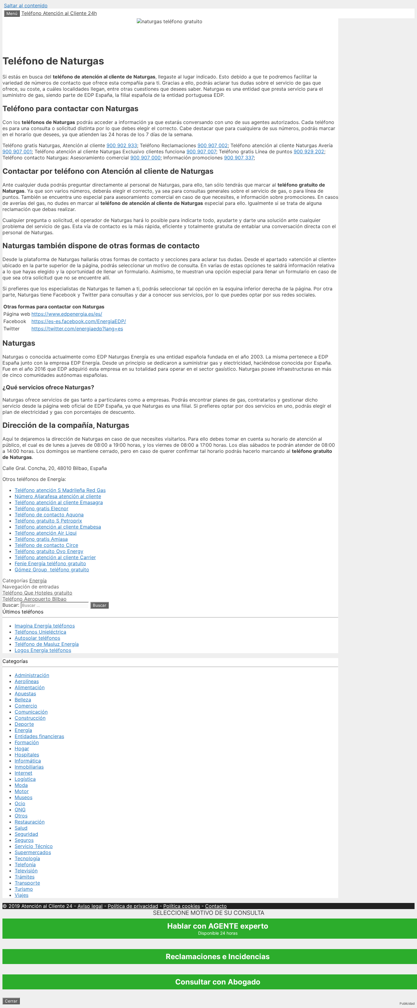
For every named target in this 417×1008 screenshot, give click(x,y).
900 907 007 (201, 151)
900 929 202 (309, 151)
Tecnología (27, 858)
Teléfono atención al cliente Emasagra (59, 502)
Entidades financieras (39, 736)
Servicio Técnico (34, 846)
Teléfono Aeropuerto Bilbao (34, 599)
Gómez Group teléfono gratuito (52, 569)
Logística (25, 779)
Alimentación (30, 687)
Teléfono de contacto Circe (46, 545)
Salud (21, 828)
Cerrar (11, 1001)
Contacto (216, 906)
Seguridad (26, 834)
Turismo (24, 889)
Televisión (26, 871)
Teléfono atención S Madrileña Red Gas (60, 490)
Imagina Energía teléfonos (45, 626)
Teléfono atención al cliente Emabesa (58, 527)
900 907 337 (239, 158)
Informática (28, 761)
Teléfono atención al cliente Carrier (55, 557)
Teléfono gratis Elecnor (41, 508)
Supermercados (33, 852)
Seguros (24, 840)
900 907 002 (213, 145)
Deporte (24, 724)
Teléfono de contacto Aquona (49, 514)
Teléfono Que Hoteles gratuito (37, 593)
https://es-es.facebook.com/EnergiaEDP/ (78, 321)
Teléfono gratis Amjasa (41, 539)
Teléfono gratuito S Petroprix (48, 521)
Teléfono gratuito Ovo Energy (49, 551)
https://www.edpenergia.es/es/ (66, 314)
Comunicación (31, 712)
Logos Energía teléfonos (43, 650)
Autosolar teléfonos (37, 638)
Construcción (30, 718)
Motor (22, 791)
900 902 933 (122, 145)
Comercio (26, 706)
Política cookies (181, 906)
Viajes (21, 895)
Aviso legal (90, 906)
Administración (32, 675)
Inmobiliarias (29, 767)
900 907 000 (145, 158)
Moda (21, 785)
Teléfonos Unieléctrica (40, 632)
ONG (20, 809)
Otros (21, 816)
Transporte (27, 883)
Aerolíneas (27, 681)
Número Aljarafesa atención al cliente (58, 496)
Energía (38, 580)
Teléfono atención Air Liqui (46, 533)
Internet (23, 773)
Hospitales (27, 754)
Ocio (20, 803)
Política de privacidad (133, 906)
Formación (27, 742)
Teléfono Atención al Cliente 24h (59, 13)
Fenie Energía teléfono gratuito (50, 563)
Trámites (24, 877)
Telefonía (25, 864)
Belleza (23, 700)
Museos (23, 797)
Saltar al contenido (26, 5)
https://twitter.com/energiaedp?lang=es (77, 329)
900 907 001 (17, 151)
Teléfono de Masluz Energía (47, 644)
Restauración (30, 822)
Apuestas (25, 693)
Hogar (22, 748)
